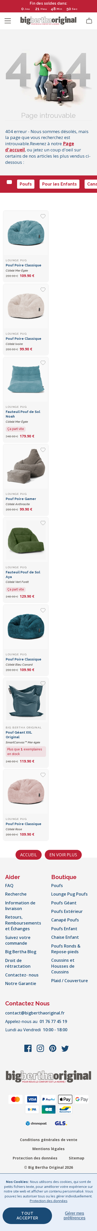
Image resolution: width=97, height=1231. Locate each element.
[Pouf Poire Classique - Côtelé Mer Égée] (26, 233)
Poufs (26, 184)
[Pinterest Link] (53, 1051)
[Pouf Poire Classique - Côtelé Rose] (26, 792)
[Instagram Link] (41, 1051)
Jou (27, 8)
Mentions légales (48, 1148)
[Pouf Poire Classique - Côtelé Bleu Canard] (26, 627)
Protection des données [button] (49, 1200)
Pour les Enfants (59, 184)
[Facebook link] (28, 1051)
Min (59, 8)
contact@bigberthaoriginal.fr (35, 1013)
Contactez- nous (22, 975)
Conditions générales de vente (48, 1139)
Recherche (16, 894)
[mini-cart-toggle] (89, 21)
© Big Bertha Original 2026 (48, 1167)
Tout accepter (27, 1215)
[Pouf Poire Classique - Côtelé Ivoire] (26, 306)
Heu (44, 8)
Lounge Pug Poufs (69, 894)
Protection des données (35, 1158)
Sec (75, 8)
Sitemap (76, 1158)
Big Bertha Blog (20, 952)
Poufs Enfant (64, 929)
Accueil (28, 855)
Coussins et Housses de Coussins (62, 966)
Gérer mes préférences (74, 1215)
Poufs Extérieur (67, 911)
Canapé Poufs (65, 920)
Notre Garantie (20, 983)
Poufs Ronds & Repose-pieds (65, 949)
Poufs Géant (64, 903)
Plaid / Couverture (69, 980)
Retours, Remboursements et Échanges (23, 923)
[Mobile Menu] (8, 21)
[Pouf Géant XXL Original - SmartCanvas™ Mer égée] (26, 700)
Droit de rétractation (18, 963)
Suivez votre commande (18, 940)
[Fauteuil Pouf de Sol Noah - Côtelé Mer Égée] (26, 380)
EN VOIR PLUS (63, 855)
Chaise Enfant (65, 937)
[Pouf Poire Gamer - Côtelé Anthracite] (26, 467)
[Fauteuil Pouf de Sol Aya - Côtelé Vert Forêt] (26, 540)
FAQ (9, 885)
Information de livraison (20, 905)
